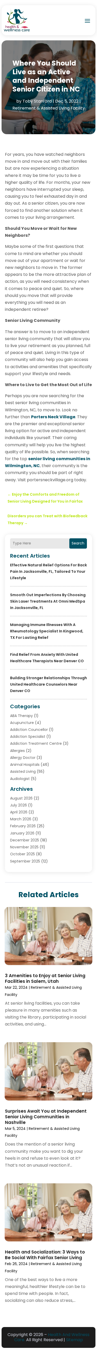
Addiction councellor (29, 729)
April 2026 (18, 812)
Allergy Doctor (22, 757)
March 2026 (20, 819)
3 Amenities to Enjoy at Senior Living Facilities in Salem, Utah (45, 978)
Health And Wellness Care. (52, 1337)
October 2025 (22, 854)
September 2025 (25, 861)
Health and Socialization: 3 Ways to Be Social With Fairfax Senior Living (45, 1255)
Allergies (17, 750)
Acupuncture (22, 722)
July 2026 (18, 805)
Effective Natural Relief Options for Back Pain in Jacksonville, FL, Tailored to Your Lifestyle (48, 571)
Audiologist (20, 778)
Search (78, 543)
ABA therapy (21, 715)
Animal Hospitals (25, 764)
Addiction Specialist (27, 736)
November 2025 (24, 847)
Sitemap (74, 1340)
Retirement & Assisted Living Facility (48, 108)
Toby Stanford (37, 101)
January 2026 (22, 833)
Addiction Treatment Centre (36, 743)
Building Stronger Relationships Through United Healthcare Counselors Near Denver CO (48, 684)
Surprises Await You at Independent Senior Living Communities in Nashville (46, 1116)
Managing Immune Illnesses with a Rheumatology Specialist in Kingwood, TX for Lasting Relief (46, 631)
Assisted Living (23, 771)
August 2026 (21, 798)
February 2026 (23, 826)
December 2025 (24, 840)
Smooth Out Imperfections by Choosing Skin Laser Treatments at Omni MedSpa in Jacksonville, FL (48, 601)
